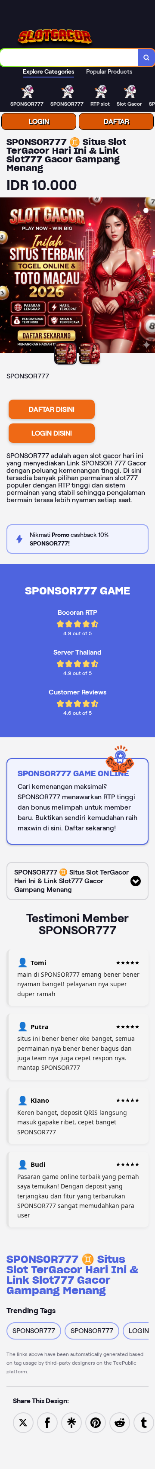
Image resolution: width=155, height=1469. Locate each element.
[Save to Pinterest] (95, 1422)
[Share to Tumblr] (143, 1422)
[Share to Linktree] (71, 1422)
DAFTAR (116, 121)
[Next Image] (148, 276)
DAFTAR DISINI (51, 409)
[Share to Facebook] (47, 1422)
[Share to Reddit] (119, 1422)
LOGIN (39, 121)
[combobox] (69, 57)
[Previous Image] (7, 276)
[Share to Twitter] (23, 1422)
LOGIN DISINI (51, 433)
